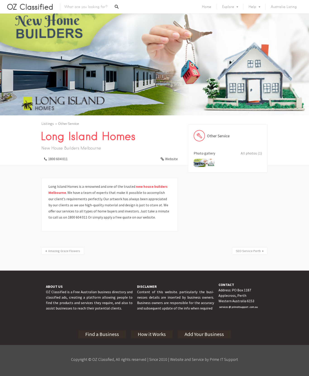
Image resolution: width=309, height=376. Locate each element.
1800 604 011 (58, 159)
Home (206, 7)
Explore (228, 7)
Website (171, 159)
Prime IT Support (224, 359)
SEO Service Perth (248, 251)
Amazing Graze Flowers (64, 251)
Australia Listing (284, 7)
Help (252, 7)
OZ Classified (30, 6)
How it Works (152, 334)
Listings (47, 123)
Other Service (68, 123)
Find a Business (102, 334)
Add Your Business (204, 334)
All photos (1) (251, 153)
